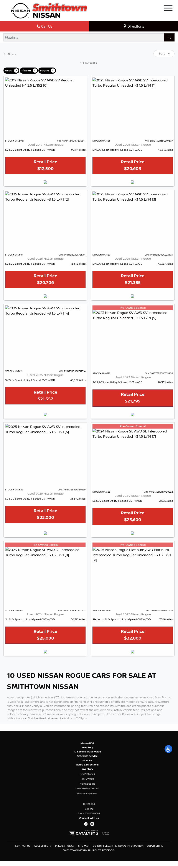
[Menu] (168, 8)
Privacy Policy (65, 846)
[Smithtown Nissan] (49, 10)
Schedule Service (87, 756)
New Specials (87, 783)
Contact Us (23, 846)
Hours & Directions (87, 764)
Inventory (87, 747)
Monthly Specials (87, 793)
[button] (168, 749)
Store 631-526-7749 (89, 813)
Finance (87, 760)
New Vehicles (87, 774)
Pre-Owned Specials (87, 788)
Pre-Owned (87, 778)
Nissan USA (87, 743)
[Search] (169, 37)
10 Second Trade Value (87, 751)
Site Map (84, 846)
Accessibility (43, 846)
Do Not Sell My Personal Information (118, 846)
